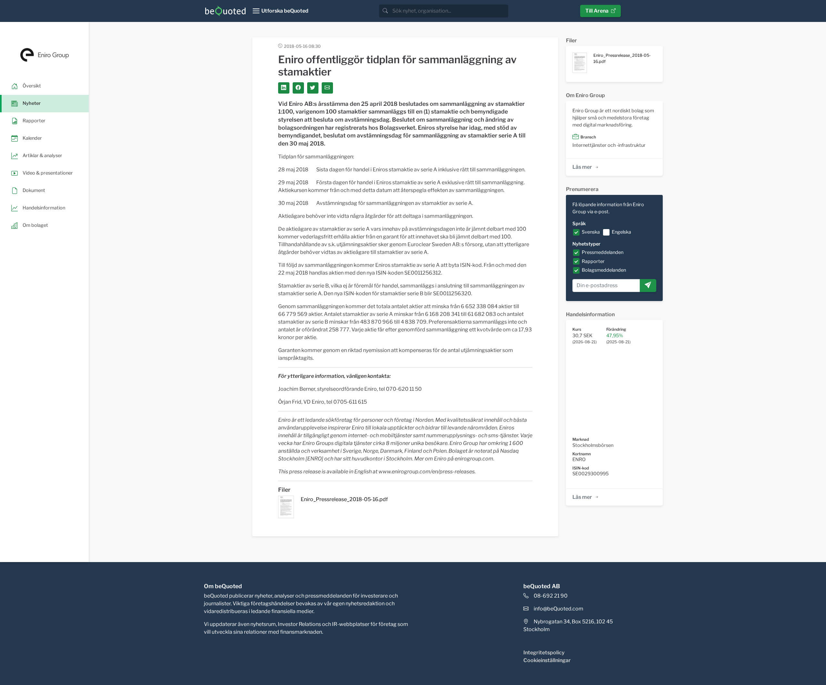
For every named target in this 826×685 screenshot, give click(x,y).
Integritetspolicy (544, 653)
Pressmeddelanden (602, 252)
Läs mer (582, 167)
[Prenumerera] (648, 285)
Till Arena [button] (597, 11)
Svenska (591, 232)
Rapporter (593, 261)
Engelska (621, 232)
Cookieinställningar (547, 660)
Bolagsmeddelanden (604, 270)
